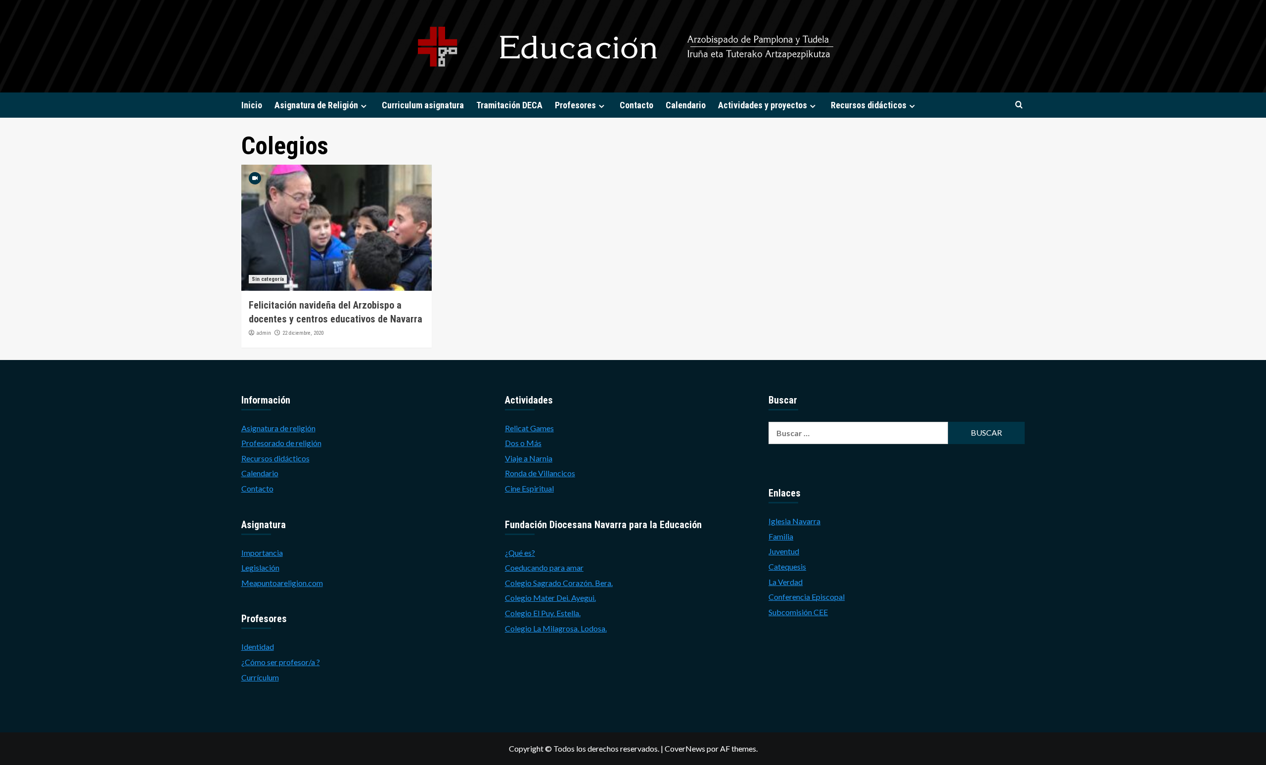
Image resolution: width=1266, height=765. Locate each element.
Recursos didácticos (868, 105)
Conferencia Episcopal (807, 596)
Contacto (636, 105)
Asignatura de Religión (316, 105)
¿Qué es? (520, 552)
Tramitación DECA (509, 105)
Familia (781, 536)
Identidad (257, 646)
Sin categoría (268, 279)
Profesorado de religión (281, 443)
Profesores (575, 105)
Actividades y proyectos (762, 105)
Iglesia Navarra (794, 521)
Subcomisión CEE (798, 612)
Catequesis (787, 566)
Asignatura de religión (278, 428)
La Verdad (786, 581)
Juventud (784, 551)
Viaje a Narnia (528, 458)
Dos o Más (523, 443)
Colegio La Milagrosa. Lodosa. (556, 628)
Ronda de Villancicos (540, 473)
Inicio (251, 105)
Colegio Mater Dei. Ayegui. (550, 597)
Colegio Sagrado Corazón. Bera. (559, 582)
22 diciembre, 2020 (302, 333)
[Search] (1019, 105)
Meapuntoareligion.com (282, 582)
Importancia (262, 552)
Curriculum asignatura (423, 105)
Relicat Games (529, 428)
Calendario (686, 105)
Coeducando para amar (544, 567)
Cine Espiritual (529, 488)
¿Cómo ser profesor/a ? (280, 662)
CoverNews (685, 748)
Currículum (260, 677)
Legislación (260, 567)
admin (263, 332)
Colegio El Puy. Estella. (543, 613)
